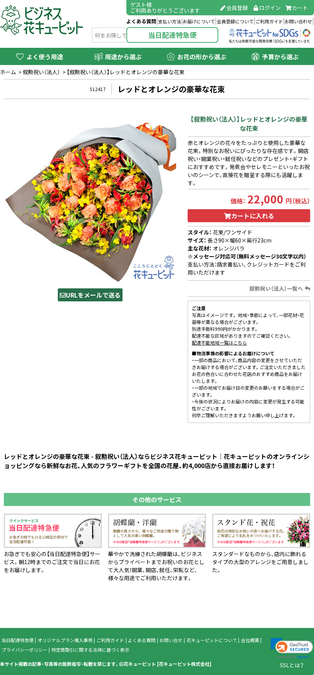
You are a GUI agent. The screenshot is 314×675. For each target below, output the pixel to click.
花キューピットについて (211, 640)
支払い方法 (169, 21)
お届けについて (199, 21)
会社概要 (250, 640)
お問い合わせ (298, 21)
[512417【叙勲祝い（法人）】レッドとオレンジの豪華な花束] (90, 196)
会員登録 (237, 7)
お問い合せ (170, 640)
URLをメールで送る (93, 294)
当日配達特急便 (172, 35)
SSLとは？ (292, 665)
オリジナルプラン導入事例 (65, 640)
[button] (292, 649)
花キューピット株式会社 (184, 663)
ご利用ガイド (269, 21)
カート (300, 7)
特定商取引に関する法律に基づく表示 (90, 649)
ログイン (270, 7)
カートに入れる (252, 215)
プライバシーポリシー (24, 649)
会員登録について (235, 21)
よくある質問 (141, 21)
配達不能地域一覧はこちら (219, 342)
